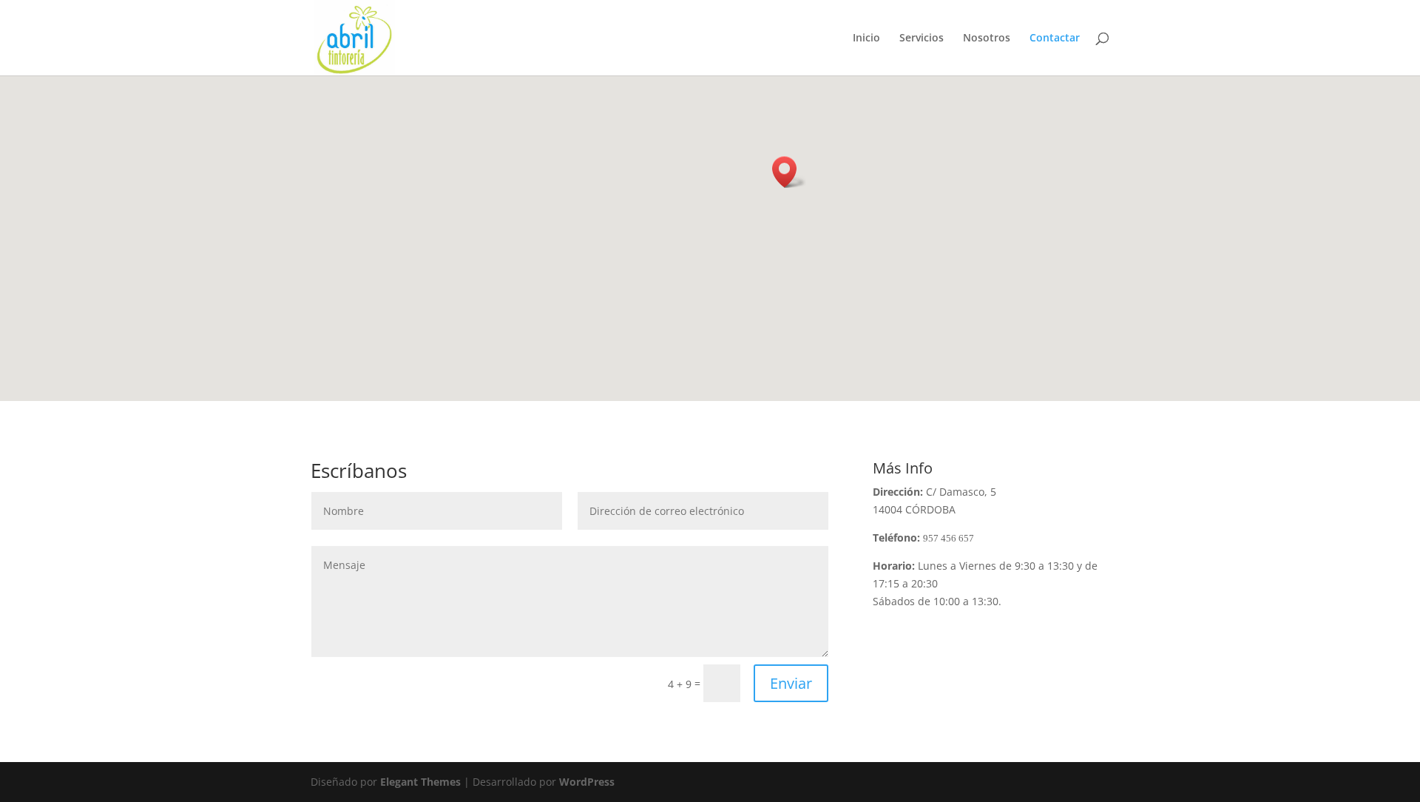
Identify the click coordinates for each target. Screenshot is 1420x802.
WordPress (587, 782)
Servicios (921, 38)
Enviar (791, 683)
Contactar (1055, 38)
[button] (789, 172)
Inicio (866, 38)
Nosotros (986, 38)
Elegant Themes (420, 782)
